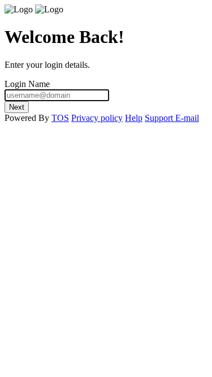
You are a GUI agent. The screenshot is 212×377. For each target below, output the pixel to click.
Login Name (27, 84)
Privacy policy (97, 118)
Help (133, 118)
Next (16, 107)
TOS (60, 118)
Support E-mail (172, 118)
